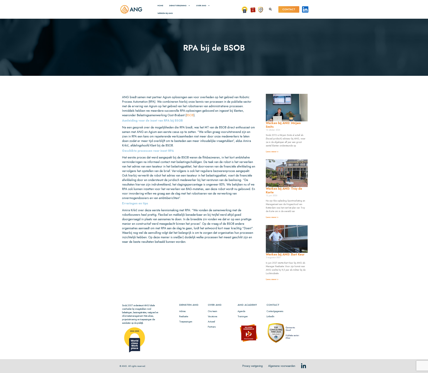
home (160, 5)
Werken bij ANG (165, 13)
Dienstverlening (178, 5)
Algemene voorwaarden (281, 366)
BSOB (190, 115)
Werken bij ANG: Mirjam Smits (283, 125)
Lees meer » (272, 151)
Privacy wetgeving (252, 366)
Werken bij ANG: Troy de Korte (284, 190)
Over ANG (201, 5)
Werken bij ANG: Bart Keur (285, 254)
